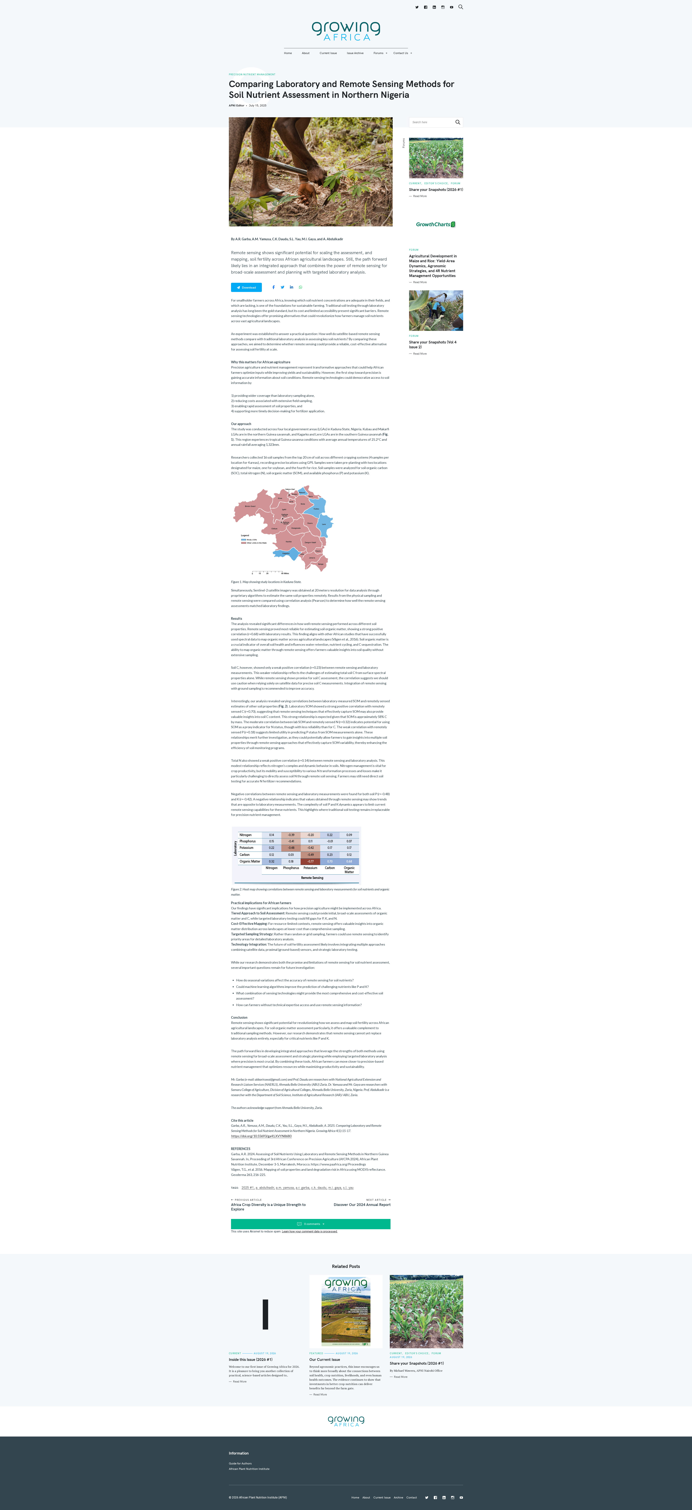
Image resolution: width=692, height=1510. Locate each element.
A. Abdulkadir (265, 1187)
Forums (378, 53)
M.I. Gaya (334, 1187)
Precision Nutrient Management (252, 74)
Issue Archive (355, 53)
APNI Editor (236, 105)
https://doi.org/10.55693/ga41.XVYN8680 (261, 1136)
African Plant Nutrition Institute (249, 1469)
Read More (420, 196)
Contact (411, 1497)
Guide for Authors (240, 1463)
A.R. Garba (302, 1187)
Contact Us (400, 53)
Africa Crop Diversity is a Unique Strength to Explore (268, 1206)
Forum (456, 183)
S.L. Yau (348, 1187)
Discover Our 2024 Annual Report (362, 1204)
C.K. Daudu (318, 1187)
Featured (316, 1353)
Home (288, 53)
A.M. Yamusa (285, 1187)
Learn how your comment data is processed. (310, 1231)
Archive (398, 1497)
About (306, 53)
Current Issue (328, 53)
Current (415, 183)
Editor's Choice (436, 183)
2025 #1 (248, 1187)
